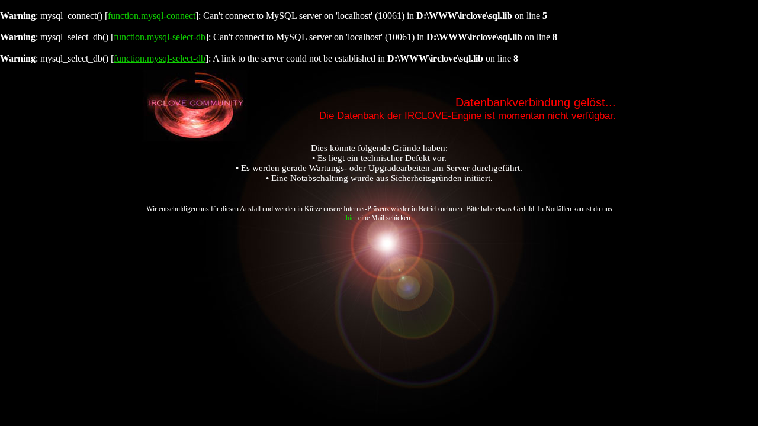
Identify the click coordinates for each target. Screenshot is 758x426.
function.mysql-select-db (159, 37)
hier (351, 218)
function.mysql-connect (151, 16)
